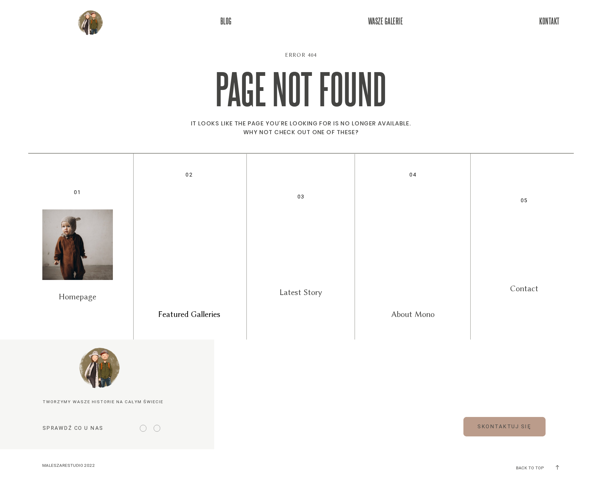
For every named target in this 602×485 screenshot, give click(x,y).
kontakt (549, 21)
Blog (226, 21)
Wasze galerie (385, 21)
